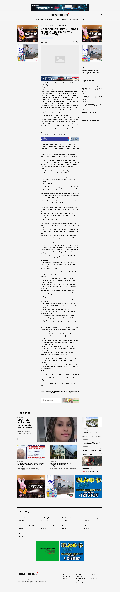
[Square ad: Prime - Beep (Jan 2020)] (48, 551)
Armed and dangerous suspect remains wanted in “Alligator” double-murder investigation (92, 98)
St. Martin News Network (49, 25)
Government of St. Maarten (82, 585)
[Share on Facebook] (74, 42)
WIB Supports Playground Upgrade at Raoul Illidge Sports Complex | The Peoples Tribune (92, 442)
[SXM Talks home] (60, 14)
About (63, 574)
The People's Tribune (81, 583)
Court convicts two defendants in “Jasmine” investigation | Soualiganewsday (90, 80)
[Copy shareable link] (71, 42)
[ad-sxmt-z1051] (28, 53)
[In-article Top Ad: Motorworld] (60, 78)
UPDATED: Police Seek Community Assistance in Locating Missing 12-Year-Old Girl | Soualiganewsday (26, 424)
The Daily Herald (39, 19)
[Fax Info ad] (88, 486)
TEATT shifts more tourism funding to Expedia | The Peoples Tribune (91, 113)
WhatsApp (92, 578)
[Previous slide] (99, 454)
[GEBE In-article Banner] (60, 139)
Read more (22, 439)
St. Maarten (64, 578)
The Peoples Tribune (74, 19)
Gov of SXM (64, 19)
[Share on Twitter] (76, 42)
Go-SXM (83, 19)
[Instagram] (100, 2)
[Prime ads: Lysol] (28, 33)
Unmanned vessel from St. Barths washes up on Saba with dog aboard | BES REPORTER (91, 72)
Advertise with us (66, 576)
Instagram (92, 576)
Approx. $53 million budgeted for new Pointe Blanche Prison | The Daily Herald (91, 106)
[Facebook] (98, 2)
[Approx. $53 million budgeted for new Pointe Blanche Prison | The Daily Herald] (92, 422)
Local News (78, 574)
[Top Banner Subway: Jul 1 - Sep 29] (60, 7)
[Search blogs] (97, 2)
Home (42, 25)
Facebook (92, 574)
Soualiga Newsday (49, 19)
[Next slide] (101, 454)
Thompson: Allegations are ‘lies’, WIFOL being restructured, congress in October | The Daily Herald (92, 120)
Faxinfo (58, 19)
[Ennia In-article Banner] (60, 400)
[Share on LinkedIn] (78, 42)
